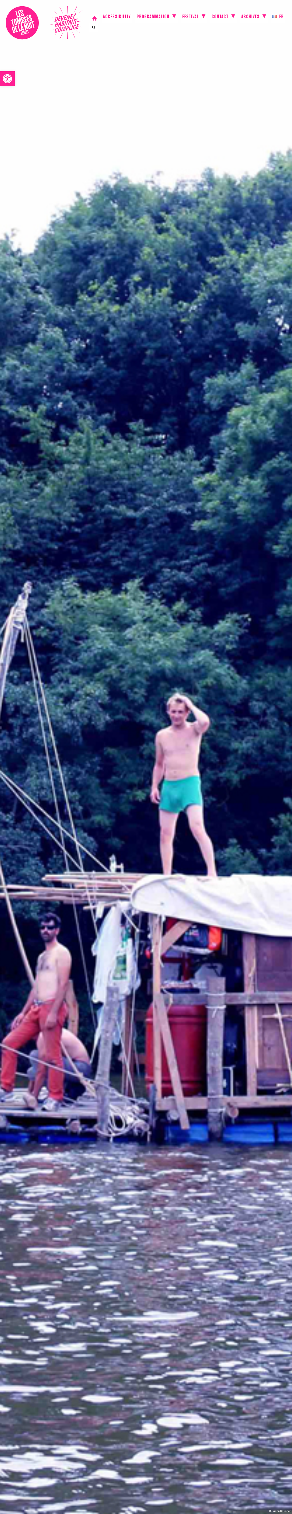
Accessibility (117, 17)
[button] (7, 78)
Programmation (153, 17)
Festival (190, 17)
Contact (220, 17)
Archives (250, 17)
